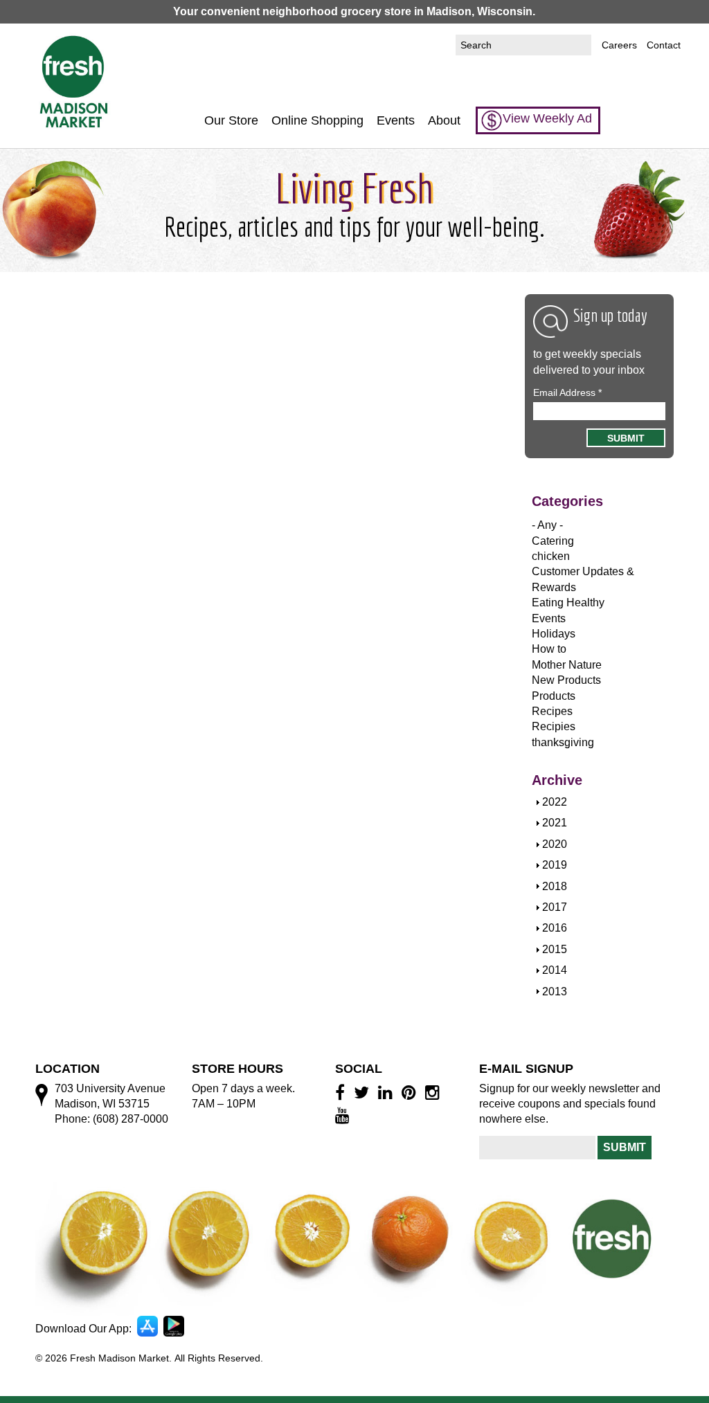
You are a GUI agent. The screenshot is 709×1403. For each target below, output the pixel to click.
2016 (554, 928)
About (444, 120)
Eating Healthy (568, 602)
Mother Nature (567, 665)
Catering (553, 541)
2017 (554, 907)
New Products (566, 680)
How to (549, 649)
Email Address (567, 392)
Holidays (553, 634)
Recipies (553, 726)
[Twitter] (363, 1092)
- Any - (547, 525)
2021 (554, 823)
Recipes (552, 711)
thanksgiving (563, 742)
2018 (554, 886)
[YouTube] (344, 1115)
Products (553, 696)
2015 (554, 949)
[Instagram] (434, 1092)
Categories (567, 501)
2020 (554, 844)
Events (396, 120)
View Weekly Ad (547, 118)
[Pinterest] (411, 1092)
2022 (554, 802)
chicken (551, 556)
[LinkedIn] (387, 1092)
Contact (664, 45)
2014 (554, 970)
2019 (554, 865)
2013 (554, 991)
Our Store (231, 120)
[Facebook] (342, 1092)
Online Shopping (317, 120)
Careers (619, 45)
